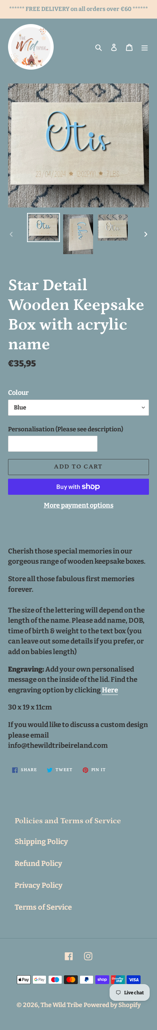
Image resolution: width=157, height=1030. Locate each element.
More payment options (79, 505)
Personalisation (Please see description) (65, 429)
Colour (18, 393)
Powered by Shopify (112, 1005)
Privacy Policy (38, 885)
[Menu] (144, 47)
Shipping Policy (41, 841)
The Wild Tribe (61, 1005)
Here (110, 690)
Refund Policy (38, 863)
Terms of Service (43, 907)
